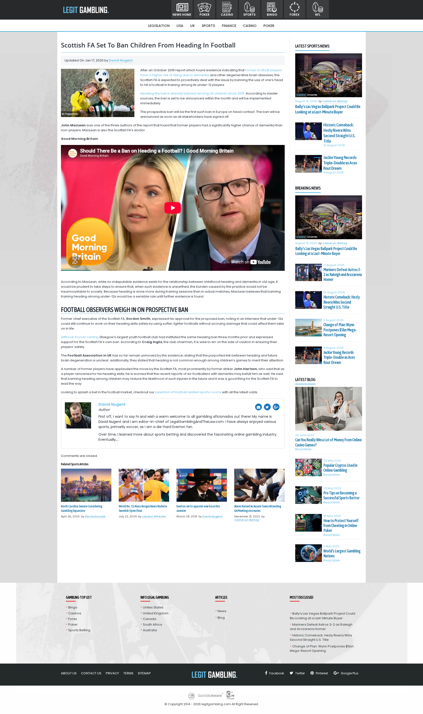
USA (179, 25)
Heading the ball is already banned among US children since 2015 (192, 93)
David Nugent (121, 60)
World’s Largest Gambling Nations (342, 553)
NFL (317, 14)
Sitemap (144, 673)
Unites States (153, 607)
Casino (227, 14)
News (222, 611)
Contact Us (91, 673)
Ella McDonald (95, 516)
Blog (221, 617)
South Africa (152, 624)
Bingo (272, 14)
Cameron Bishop (246, 520)
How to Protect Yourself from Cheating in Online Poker (341, 525)
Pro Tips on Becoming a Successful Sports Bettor (341, 495)
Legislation (159, 25)
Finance (229, 25)
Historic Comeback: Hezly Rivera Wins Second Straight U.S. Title (339, 132)
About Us (69, 673)
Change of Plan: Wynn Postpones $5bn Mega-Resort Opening (340, 329)
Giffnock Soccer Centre (79, 337)
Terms (128, 673)
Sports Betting (79, 630)
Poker (205, 14)
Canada (149, 619)
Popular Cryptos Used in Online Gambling (340, 467)
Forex (294, 14)
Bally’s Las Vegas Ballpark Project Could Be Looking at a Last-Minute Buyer (327, 109)
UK (192, 25)
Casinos (74, 613)
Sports (249, 14)
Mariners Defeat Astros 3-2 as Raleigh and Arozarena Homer (342, 274)
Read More (303, 449)
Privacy (112, 673)
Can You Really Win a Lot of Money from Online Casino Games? (328, 442)
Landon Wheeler (154, 516)
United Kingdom (155, 613)
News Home (182, 14)
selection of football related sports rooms (188, 392)
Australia (150, 630)
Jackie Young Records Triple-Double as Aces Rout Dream (340, 163)
